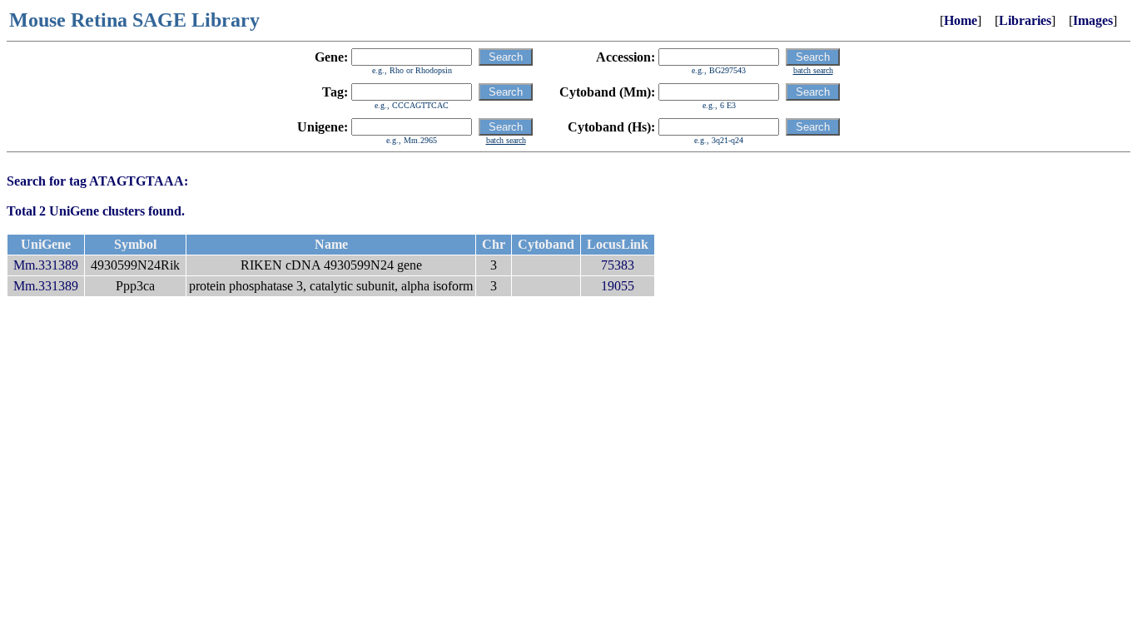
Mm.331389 (45, 265)
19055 (617, 286)
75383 (617, 265)
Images (1093, 20)
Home (960, 20)
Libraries (1025, 20)
